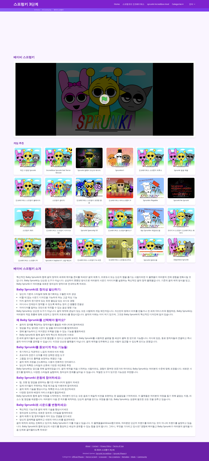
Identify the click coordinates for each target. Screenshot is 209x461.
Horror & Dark (91, 457)
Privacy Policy (105, 446)
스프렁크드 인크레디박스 (133, 4)
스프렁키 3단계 (26, 4)
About (88, 446)
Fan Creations (114, 457)
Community (142, 457)
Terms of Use (118, 446)
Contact (95, 446)
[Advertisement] (104, 32)
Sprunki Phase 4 (119, 453)
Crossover (103, 457)
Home (117, 4)
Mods (133, 457)
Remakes (125, 457)
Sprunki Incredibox (103, 453)
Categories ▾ (177, 4)
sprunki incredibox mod (158, 4)
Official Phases (78, 457)
